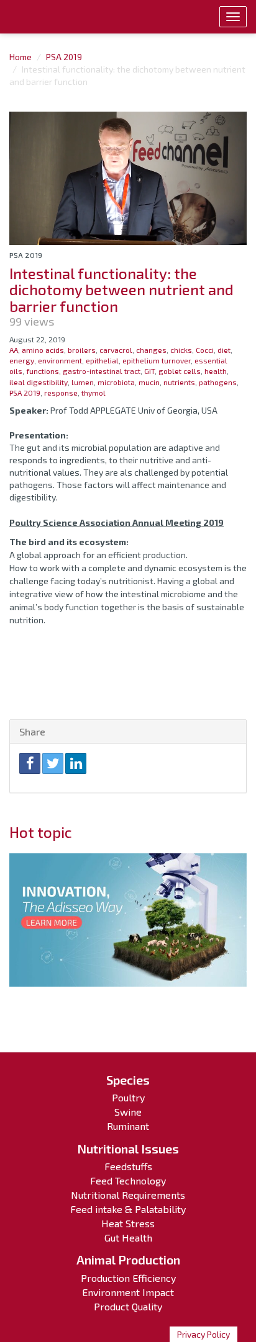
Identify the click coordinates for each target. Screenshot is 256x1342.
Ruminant (128, 1126)
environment (60, 360)
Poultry (128, 1097)
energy (21, 360)
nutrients (179, 382)
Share (32, 731)
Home (20, 56)
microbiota (116, 382)
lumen (82, 382)
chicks (181, 349)
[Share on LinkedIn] (75, 763)
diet (224, 349)
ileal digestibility (38, 382)
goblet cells (179, 371)
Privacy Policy (203, 1334)
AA (13, 349)
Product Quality (128, 1306)
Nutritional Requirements (128, 1195)
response (61, 392)
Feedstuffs (128, 1166)
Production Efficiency (128, 1278)
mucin (149, 382)
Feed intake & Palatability (128, 1209)
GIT (149, 371)
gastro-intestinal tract (101, 371)
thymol (93, 392)
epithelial (102, 360)
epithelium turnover (156, 360)
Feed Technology (128, 1180)
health (215, 371)
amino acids (43, 349)
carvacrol (115, 349)
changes (151, 349)
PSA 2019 (64, 56)
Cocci (205, 349)
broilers (82, 349)
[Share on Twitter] (52, 763)
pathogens (218, 382)
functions (42, 371)
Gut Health (128, 1237)
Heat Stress (128, 1223)
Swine (128, 1112)
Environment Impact (128, 1292)
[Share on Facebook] (29, 763)
